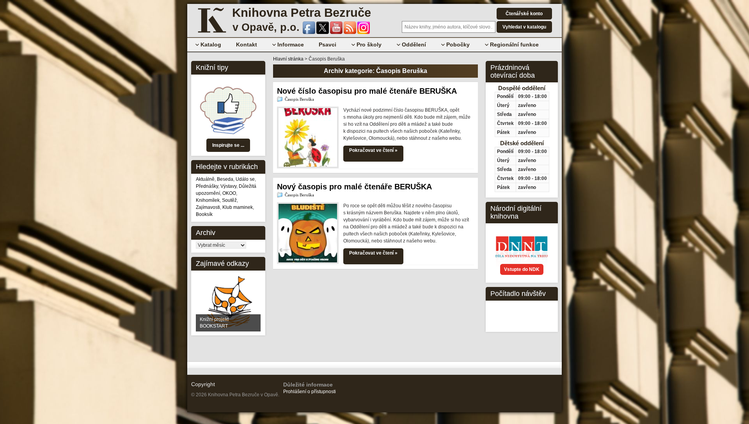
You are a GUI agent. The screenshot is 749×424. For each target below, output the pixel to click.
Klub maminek (237, 207)
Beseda (225, 179)
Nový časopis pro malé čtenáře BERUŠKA (354, 186)
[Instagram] (363, 32)
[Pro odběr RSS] (350, 32)
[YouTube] (337, 32)
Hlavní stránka (288, 59)
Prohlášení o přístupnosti (309, 391)
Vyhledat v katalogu (524, 27)
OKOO (229, 193)
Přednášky (207, 186)
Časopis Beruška (299, 99)
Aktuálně (205, 179)
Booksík (204, 214)
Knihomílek (208, 200)
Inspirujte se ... (228, 145)
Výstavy (228, 186)
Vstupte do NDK (522, 269)
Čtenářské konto (524, 13)
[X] (323, 32)
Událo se (245, 179)
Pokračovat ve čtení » (373, 150)
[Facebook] (309, 32)
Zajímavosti (208, 207)
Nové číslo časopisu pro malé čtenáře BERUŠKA (367, 91)
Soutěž (229, 200)
